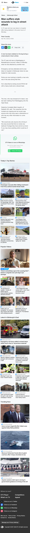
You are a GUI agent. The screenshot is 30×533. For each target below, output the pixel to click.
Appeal (17, 497)
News (3, 15)
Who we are (4, 515)
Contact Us (4, 517)
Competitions (19, 495)
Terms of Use (12, 515)
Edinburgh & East (12, 15)
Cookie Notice (12, 517)
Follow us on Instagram (10, 511)
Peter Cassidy (5, 36)
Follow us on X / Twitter (10, 501)
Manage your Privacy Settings (10, 522)
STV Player (4, 495)
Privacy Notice (21, 515)
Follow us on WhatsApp (10, 507)
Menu (5, 2)
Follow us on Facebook (10, 504)
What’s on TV (5, 497)
